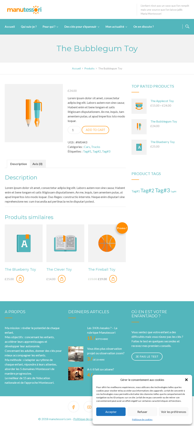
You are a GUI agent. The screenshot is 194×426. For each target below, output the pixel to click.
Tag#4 (173, 191)
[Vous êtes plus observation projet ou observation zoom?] (75, 354)
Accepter (111, 411)
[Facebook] (73, 407)
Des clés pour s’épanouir (80, 26)
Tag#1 (87, 151)
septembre (97, 339)
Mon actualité (115, 26)
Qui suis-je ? (29, 26)
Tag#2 (96, 151)
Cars (87, 147)
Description (18, 164)
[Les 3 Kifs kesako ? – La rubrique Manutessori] (75, 333)
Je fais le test (147, 356)
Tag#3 (106, 151)
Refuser (142, 411)
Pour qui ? (49, 26)
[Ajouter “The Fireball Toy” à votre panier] (113, 279)
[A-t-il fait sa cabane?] (75, 374)
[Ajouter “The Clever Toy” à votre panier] (62, 279)
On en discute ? (143, 26)
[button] (186, 380)
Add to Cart (95, 130)
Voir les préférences (173, 411)
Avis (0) (37, 164)
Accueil (10, 26)
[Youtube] (89, 407)
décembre (96, 359)
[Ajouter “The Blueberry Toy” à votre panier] (20, 279)
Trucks (95, 147)
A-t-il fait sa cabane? (100, 369)
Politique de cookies (142, 419)
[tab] (18, 164)
